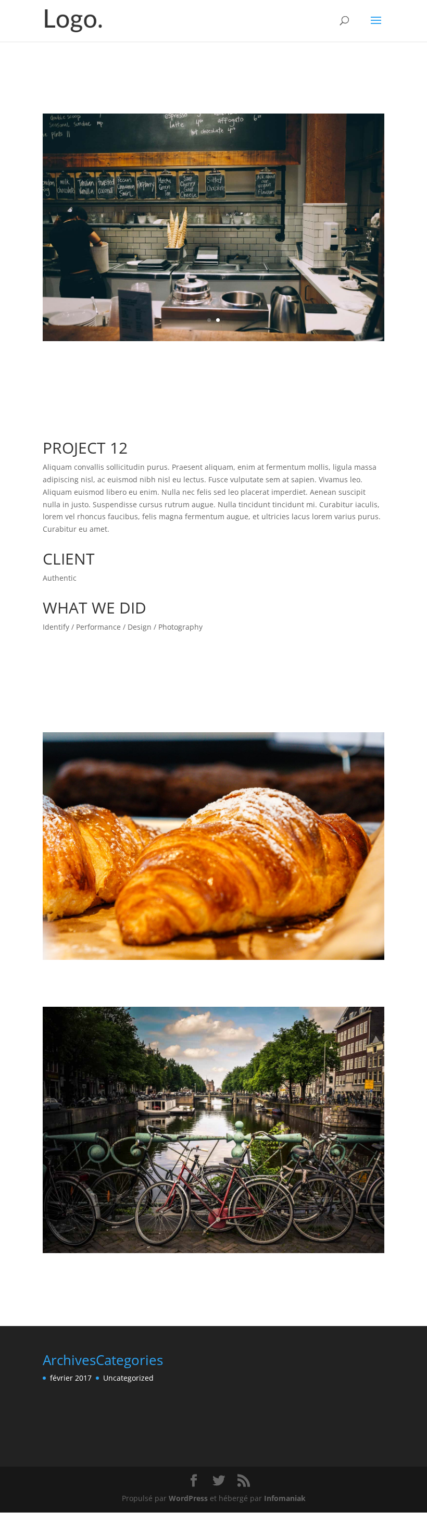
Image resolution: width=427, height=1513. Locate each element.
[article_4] (213, 341)
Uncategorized (128, 1378)
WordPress (188, 1498)
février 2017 (71, 1378)
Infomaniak (285, 1498)
